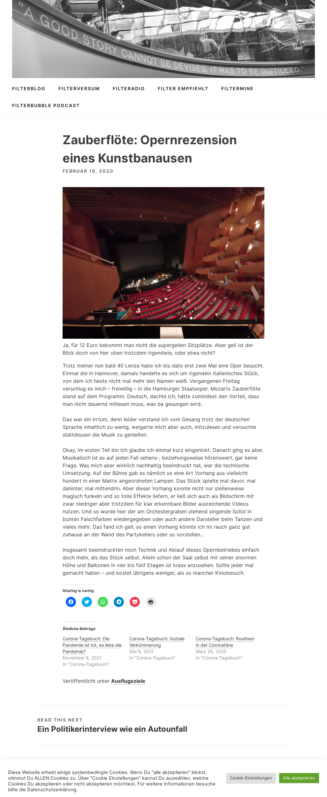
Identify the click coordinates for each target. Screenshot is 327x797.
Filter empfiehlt (183, 88)
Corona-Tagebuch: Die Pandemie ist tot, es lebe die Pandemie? (92, 645)
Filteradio (129, 88)
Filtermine (237, 88)
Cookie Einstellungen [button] (251, 777)
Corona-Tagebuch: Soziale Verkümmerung (157, 642)
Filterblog (29, 88)
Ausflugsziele (128, 681)
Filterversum (79, 88)
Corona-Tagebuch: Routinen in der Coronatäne (225, 642)
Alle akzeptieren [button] (299, 777)
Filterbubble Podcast (46, 105)
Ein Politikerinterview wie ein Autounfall (112, 729)
